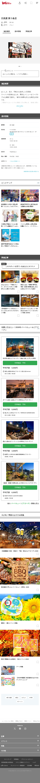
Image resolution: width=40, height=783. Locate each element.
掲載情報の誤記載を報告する (31, 171)
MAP (12, 134)
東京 (17, 697)
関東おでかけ (19, 721)
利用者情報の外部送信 (7, 762)
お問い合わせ (4, 765)
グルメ (24, 697)
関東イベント (27, 721)
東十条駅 (9, 697)
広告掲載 (29, 765)
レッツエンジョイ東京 (8, 721)
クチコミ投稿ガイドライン (23, 762)
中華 (31, 697)
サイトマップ (7, 759)
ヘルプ (34, 762)
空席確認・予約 (20, 363)
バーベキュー (15, 503)
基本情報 (4, 116)
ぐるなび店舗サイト (15, 161)
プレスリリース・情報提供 (17, 765)
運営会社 (37, 765)
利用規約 (16, 759)
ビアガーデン (26, 503)
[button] (19, 66)
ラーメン (20, 701)
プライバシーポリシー (27, 759)
